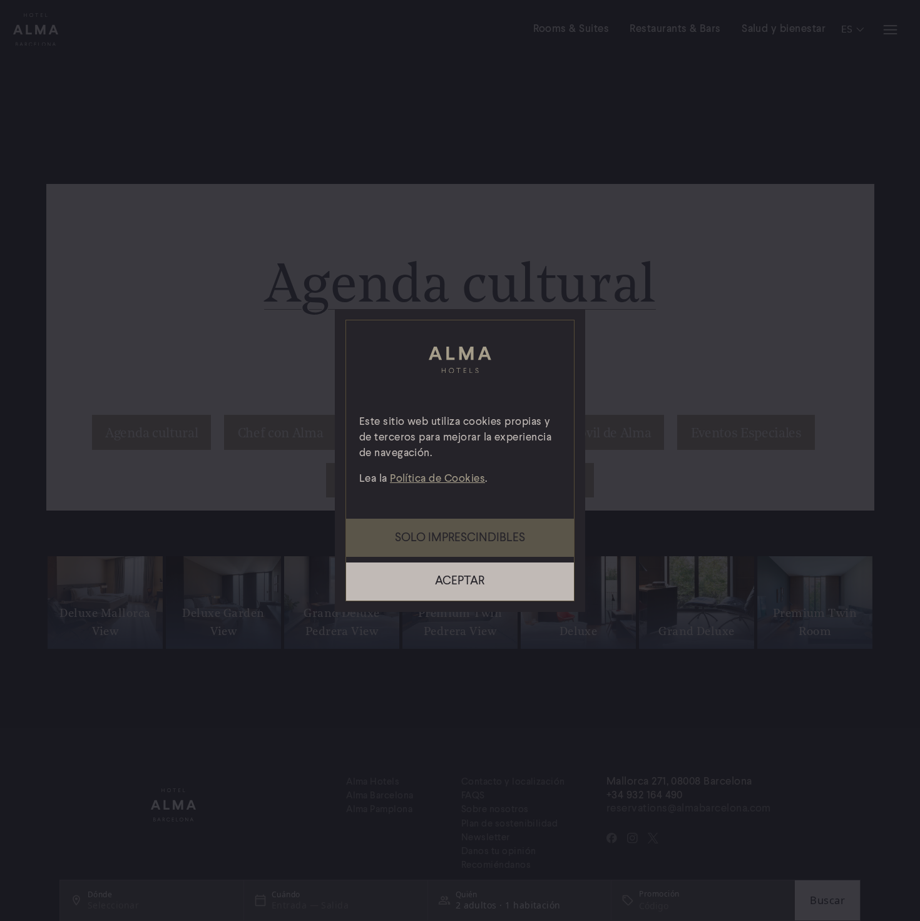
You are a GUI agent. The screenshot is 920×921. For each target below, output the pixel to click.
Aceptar (459, 581)
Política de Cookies (437, 479)
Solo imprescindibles (460, 538)
